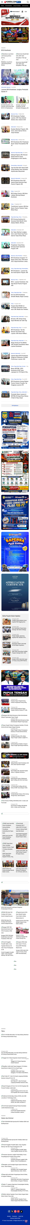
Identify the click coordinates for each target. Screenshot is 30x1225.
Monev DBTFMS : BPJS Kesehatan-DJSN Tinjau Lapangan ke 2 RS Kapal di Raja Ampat (19, 371)
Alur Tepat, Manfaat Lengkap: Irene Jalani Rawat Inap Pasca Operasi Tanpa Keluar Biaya (19, 233)
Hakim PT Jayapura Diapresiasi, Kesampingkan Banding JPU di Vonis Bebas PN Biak (19, 1190)
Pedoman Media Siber (15, 1218)
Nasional (8, 87)
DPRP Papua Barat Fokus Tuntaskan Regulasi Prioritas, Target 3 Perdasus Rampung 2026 (8, 855)
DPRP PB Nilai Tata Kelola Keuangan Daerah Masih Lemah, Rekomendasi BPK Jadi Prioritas (8, 870)
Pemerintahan (14, 165)
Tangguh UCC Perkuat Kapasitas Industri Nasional (18, 1062)
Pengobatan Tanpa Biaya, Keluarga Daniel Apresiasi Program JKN (18, 246)
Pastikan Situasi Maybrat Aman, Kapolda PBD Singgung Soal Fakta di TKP (19, 621)
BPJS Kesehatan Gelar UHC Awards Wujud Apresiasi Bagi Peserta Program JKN (19, 182)
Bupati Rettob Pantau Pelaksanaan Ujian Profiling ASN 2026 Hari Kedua (19, 779)
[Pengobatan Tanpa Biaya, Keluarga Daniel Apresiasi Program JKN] (5, 246)
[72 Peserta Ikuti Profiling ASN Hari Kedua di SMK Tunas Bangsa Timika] (5, 787)
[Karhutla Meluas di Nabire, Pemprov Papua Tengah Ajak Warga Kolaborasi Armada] (5, 745)
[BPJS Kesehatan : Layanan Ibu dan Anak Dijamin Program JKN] (5, 271)
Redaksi (9, 1216)
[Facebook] (9, 1211)
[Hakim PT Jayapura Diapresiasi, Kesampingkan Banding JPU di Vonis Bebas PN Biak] (15, 1185)
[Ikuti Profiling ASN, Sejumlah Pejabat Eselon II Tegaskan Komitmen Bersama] (5, 772)
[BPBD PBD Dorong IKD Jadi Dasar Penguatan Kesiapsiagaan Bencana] (15, 898)
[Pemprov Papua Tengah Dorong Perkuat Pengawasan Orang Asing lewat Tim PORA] (5, 702)
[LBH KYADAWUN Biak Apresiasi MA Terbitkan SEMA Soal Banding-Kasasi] (15, 1128)
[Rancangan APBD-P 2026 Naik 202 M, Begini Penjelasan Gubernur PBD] (6, 645)
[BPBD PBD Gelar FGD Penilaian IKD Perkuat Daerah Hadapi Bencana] (7, 915)
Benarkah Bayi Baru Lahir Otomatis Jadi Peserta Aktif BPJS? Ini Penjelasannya (7, 106)
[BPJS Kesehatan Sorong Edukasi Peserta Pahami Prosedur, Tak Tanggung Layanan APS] (5, 382)
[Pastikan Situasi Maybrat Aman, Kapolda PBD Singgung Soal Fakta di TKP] (6, 621)
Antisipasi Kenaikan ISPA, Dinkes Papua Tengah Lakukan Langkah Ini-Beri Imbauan (19, 736)
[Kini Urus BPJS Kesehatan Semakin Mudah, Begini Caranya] (5, 295)
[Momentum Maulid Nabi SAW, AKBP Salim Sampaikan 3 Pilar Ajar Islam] (22, 57)
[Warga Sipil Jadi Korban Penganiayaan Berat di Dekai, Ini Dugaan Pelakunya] (15, 1175)
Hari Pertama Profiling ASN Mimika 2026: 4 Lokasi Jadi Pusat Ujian (19, 806)
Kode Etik (21, 1216)
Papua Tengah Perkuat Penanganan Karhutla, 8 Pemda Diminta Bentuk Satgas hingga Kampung (19, 730)
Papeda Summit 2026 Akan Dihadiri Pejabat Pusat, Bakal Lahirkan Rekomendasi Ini (22, 922)
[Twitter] (12, 1211)
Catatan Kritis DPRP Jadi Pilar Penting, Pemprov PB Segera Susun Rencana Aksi (21, 852)
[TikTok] (21, 1211)
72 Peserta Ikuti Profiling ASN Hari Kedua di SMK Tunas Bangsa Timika (19, 787)
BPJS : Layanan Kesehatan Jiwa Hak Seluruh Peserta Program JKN (19, 283)
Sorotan (23, 366)
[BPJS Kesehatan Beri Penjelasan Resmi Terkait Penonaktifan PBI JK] (5, 143)
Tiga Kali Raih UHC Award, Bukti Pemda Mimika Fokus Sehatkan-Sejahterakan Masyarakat (19, 169)
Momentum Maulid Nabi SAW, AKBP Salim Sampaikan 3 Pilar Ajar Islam (21, 64)
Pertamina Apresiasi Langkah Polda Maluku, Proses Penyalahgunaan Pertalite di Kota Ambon (19, 1160)
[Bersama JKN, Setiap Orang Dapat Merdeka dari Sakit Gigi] (5, 319)
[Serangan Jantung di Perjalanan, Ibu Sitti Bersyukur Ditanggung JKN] (22, 99)
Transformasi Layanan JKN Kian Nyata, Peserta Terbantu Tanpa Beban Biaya (19, 208)
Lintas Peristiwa (18, 255)
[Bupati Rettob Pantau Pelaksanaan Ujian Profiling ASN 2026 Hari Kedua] (5, 780)
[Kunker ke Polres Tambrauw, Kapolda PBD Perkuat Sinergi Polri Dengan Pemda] (22, 930)
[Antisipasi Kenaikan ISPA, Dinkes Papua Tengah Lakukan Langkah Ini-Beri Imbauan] (5, 737)
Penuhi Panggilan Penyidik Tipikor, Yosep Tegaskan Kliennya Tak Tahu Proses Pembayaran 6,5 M (7, 954)
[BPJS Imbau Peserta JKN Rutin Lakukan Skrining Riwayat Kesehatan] (5, 194)
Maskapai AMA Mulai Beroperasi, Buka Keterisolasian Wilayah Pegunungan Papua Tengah (20, 720)
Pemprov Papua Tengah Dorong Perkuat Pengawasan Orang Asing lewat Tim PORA (18, 701)
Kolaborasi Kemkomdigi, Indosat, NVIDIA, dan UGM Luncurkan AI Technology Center (18, 1101)
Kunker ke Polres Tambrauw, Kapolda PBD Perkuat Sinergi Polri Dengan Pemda (21, 936)
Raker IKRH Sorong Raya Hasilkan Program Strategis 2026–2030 (20, 652)
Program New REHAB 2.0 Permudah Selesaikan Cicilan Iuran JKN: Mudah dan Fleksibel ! (19, 308)
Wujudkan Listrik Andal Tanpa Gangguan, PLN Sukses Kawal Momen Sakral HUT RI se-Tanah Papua (19, 1071)
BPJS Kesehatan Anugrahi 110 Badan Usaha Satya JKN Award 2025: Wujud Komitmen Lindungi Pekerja (19, 260)
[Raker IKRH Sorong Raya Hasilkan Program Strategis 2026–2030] (6, 652)
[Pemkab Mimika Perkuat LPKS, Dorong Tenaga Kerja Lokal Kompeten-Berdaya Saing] (5, 795)
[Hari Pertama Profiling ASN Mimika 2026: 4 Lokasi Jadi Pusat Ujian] (15, 802)
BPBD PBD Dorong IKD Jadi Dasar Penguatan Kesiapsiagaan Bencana (11, 908)
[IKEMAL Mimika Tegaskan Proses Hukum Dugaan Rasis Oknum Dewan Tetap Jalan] (15, 1195)
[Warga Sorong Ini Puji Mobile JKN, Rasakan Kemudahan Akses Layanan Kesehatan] (5, 344)
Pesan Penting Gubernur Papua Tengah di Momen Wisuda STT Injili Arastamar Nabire (19, 709)
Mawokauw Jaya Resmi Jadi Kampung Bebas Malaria (6, 63)
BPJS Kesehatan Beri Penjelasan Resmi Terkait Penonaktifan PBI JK (20, 143)
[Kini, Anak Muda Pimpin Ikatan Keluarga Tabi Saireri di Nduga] (6, 629)
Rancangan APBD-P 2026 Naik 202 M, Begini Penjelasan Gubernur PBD (19, 644)
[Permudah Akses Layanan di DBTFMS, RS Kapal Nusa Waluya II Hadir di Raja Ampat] (5, 395)
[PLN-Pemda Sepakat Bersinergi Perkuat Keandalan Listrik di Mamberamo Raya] (15, 1107)
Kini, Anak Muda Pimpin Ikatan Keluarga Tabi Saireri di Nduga (19, 628)
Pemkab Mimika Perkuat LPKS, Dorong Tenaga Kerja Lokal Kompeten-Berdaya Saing (20, 794)
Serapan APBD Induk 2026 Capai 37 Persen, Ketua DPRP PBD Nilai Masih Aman (19, 659)
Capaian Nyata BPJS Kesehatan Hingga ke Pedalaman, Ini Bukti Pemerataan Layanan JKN (19, 357)
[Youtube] (18, 1211)
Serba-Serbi (3, 87)
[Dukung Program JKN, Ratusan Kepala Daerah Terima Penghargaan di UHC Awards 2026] (5, 156)
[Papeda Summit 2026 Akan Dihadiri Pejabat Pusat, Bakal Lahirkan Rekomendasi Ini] (22, 915)
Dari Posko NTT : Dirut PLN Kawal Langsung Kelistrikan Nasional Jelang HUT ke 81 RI (19, 1081)
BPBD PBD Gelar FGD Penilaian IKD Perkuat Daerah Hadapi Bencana (6, 922)
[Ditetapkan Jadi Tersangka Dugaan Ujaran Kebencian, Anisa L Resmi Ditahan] (15, 1165)
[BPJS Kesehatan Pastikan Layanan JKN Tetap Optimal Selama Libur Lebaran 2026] (5, 117)
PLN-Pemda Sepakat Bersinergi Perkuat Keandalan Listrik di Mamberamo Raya (18, 1111)
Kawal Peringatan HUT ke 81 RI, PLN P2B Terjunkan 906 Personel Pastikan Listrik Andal (19, 1091)
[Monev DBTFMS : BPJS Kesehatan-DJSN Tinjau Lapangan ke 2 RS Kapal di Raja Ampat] (5, 369)
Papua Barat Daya (19, 152)
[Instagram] (15, 1211)
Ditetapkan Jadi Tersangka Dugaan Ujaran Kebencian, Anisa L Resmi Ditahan (19, 1170)
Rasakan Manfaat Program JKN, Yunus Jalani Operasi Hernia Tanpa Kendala (19, 130)
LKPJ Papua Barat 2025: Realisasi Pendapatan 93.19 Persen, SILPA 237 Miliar (21, 870)
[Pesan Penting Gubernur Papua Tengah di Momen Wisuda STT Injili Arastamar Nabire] (5, 710)
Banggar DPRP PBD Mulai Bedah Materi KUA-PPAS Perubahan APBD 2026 (7, 937)
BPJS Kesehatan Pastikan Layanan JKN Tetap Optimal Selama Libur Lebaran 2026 (18, 117)
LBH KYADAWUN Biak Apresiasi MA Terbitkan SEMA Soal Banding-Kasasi (14, 1140)
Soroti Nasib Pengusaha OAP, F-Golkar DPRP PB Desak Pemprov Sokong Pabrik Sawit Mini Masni (21, 835)
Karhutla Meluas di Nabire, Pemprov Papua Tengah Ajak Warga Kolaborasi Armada (19, 744)
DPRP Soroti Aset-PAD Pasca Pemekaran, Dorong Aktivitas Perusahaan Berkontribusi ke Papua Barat (7, 837)
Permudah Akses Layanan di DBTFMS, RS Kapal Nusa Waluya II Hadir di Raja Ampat (19, 396)
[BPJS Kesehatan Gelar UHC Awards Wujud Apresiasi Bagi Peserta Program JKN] (5, 181)
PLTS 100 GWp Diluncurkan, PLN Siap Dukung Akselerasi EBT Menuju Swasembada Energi (14, 1053)
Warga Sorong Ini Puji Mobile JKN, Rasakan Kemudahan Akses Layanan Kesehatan (20, 344)
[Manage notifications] (26, 1221)
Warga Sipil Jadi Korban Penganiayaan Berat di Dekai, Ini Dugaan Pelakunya (20, 1180)
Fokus (16, 114)
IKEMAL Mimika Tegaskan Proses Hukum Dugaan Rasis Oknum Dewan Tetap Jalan (19, 1199)
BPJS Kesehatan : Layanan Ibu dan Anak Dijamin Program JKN (19, 271)
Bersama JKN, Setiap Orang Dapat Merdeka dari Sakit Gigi (19, 319)
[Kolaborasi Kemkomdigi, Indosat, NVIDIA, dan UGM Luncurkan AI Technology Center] (15, 1097)
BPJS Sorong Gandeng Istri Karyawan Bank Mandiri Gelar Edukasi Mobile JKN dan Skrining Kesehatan (19, 221)
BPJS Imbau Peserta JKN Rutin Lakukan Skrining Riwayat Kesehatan (19, 195)
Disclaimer (14, 1216)
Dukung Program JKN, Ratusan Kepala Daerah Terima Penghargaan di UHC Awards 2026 (19, 157)
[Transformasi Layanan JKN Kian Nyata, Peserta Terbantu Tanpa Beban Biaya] (5, 207)
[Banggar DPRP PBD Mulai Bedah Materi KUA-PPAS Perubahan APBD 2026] (7, 930)
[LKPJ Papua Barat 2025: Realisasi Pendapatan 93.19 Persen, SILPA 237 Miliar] (22, 863)
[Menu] (2, 2)
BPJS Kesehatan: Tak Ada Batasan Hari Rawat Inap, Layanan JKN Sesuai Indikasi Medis (19, 332)
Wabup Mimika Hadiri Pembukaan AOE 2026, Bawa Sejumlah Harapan (20, 763)
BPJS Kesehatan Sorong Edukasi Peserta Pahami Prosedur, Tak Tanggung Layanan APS (19, 383)
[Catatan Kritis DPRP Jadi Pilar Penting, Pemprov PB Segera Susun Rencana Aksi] (22, 845)
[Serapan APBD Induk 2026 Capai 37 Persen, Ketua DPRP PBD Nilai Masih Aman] (6, 660)
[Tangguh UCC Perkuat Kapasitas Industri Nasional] (13, 1058)
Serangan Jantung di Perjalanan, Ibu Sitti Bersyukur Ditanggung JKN (22, 106)
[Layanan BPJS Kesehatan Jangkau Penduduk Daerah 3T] (15, 77)
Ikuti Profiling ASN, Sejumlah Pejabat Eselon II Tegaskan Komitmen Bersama (19, 771)
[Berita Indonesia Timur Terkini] (12, 2)
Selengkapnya (15, 405)
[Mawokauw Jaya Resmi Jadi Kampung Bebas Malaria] (7, 56)
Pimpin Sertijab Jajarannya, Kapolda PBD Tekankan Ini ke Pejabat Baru (19, 636)
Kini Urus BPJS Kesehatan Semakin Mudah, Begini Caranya (19, 295)
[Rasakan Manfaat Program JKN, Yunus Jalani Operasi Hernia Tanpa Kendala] (5, 130)
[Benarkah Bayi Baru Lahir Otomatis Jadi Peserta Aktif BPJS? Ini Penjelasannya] (7, 99)
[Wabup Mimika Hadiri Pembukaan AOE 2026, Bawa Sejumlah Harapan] (5, 764)
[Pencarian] (28, 2)
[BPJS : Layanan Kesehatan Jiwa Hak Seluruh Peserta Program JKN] (5, 283)
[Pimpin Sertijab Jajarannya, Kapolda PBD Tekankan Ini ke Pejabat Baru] (6, 637)
